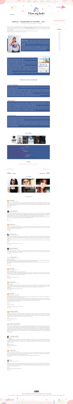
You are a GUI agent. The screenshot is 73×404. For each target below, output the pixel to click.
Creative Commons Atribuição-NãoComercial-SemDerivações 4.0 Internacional (36, 394)
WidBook (36, 164)
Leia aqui (27, 146)
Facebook (24, 163)
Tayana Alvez (13, 350)
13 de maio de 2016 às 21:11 (14, 269)
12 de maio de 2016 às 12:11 (14, 201)
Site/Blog (20, 163)
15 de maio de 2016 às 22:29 (14, 337)
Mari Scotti (12, 224)
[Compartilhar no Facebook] (45, 169)
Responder (9, 207)
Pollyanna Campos (14, 336)
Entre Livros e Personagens (12, 345)
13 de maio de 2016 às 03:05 (14, 249)
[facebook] (56, 20)
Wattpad (32, 164)
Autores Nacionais (23, 23)
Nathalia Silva (13, 234)
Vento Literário (9, 243)
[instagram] (54, 20)
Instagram (32, 163)
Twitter (28, 163)
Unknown (12, 200)
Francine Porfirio (14, 311)
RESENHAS (29, 1)
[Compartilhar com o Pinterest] (47, 169)
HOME (24, 1)
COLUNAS (42, 1)
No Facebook (15, 243)
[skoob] (62, 20)
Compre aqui (24, 150)
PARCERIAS (35, 1)
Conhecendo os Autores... (32, 23)
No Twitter (20, 243)
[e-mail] (64, 20)
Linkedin (24, 164)
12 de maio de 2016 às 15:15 (14, 225)
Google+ (36, 163)
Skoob (28, 164)
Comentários (11, 169)
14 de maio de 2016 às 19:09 (14, 294)
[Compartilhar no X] (43, 169)
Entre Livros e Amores (15, 323)
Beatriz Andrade (13, 248)
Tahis (11, 360)
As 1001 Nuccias (13, 257)
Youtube (21, 164)
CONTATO (48, 1)
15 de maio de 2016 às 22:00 (14, 312)
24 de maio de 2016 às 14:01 (14, 351)
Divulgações (39, 23)
